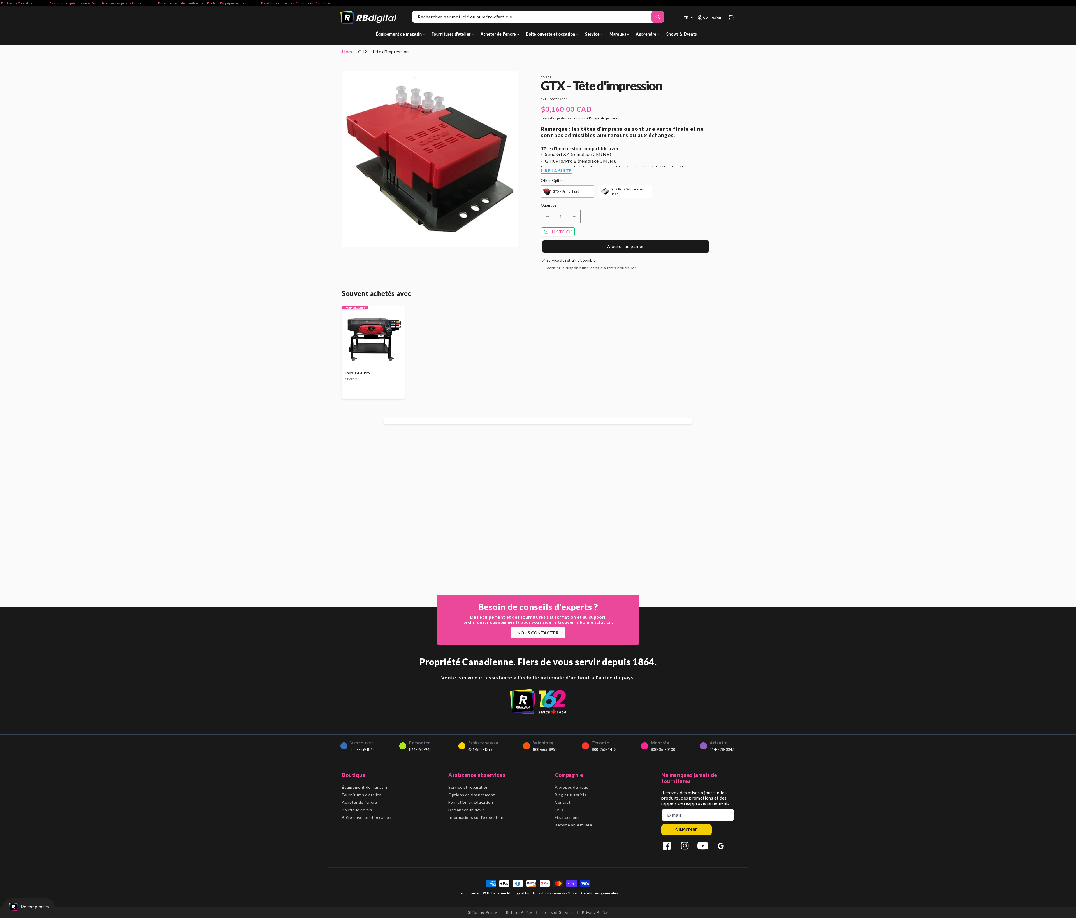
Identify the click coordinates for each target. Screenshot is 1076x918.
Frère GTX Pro (357, 373)
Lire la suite (556, 170)
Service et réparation (468, 787)
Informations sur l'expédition (475, 817)
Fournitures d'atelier (361, 794)
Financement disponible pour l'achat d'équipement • (173, 3)
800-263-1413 (604, 750)
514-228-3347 (722, 750)
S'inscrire (686, 829)
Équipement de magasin (364, 787)
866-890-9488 (421, 750)
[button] (402, 34)
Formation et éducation (470, 802)
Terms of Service (557, 912)
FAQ (559, 809)
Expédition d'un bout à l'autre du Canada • (267, 3)
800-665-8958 (545, 750)
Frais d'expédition (556, 118)
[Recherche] (657, 17)
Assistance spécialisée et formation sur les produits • (67, 3)
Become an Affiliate (573, 825)
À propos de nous (571, 787)
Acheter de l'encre (359, 802)
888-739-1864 (362, 750)
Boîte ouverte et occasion (366, 817)
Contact (563, 802)
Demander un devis (466, 809)
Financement (567, 817)
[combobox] (538, 17)
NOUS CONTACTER (538, 632)
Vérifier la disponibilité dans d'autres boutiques (591, 267)
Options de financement (471, 794)
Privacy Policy (595, 912)
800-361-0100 (663, 750)
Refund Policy (519, 912)
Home (348, 51)
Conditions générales (599, 893)
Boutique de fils (357, 809)
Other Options (553, 181)
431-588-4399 (480, 750)
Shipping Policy (482, 912)
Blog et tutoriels (570, 794)
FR (688, 17)
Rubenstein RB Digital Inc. (509, 893)
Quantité (548, 205)
